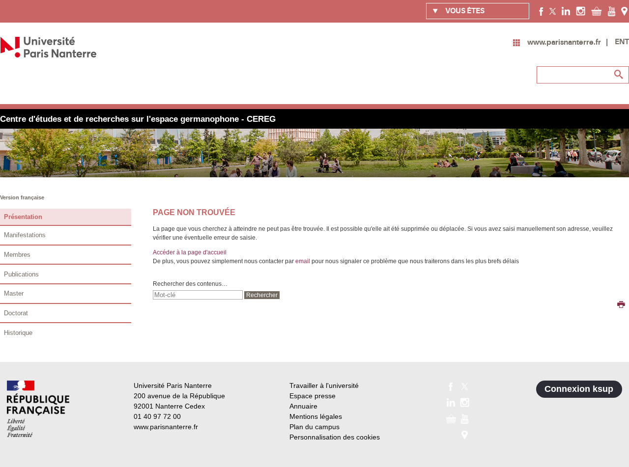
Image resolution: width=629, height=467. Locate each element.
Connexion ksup (578, 389)
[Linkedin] (566, 10)
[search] (198, 295)
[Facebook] (541, 10)
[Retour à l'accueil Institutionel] (38, 409)
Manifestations (25, 235)
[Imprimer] (621, 305)
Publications (21, 274)
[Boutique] (596, 10)
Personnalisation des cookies (334, 437)
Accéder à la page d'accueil (190, 252)
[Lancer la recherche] (619, 75)
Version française (22, 197)
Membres (17, 254)
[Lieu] (624, 10)
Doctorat (16, 313)
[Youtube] (611, 10)
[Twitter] (552, 10)
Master (14, 293)
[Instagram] (580, 10)
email (302, 261)
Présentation (23, 216)
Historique (18, 332)
